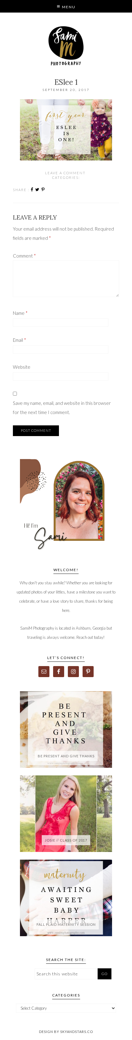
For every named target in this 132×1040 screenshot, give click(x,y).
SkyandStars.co (76, 1032)
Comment (24, 255)
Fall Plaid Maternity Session (66, 924)
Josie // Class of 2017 (66, 840)
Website (21, 367)
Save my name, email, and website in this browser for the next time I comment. (62, 407)
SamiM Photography (66, 46)
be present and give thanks (66, 756)
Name (20, 313)
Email (19, 340)
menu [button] (68, 7)
